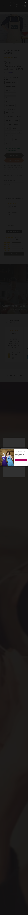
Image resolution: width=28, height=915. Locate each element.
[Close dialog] (27, 449)
